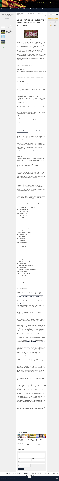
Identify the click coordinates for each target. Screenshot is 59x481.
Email (33, 458)
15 (55, 24)
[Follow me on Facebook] (55, 478)
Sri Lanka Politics (18, 8)
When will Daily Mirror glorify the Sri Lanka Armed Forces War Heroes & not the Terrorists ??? (10, 48)
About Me (26, 475)
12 (51, 24)
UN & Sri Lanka (25, 8)
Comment (20, 452)
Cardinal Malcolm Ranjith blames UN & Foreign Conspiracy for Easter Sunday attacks (30, 442)
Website (19, 461)
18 (50, 25)
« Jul (49, 29)
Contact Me (32, 475)
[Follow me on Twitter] (57, 478)
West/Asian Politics (45, 8)
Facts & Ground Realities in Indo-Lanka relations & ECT (21, 440)
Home (2, 8)
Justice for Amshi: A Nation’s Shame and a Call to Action (9, 31)
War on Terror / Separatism (35, 8)
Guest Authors (53, 8)
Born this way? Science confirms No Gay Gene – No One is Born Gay (10, 26)
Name (19, 458)
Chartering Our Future (9, 8)
